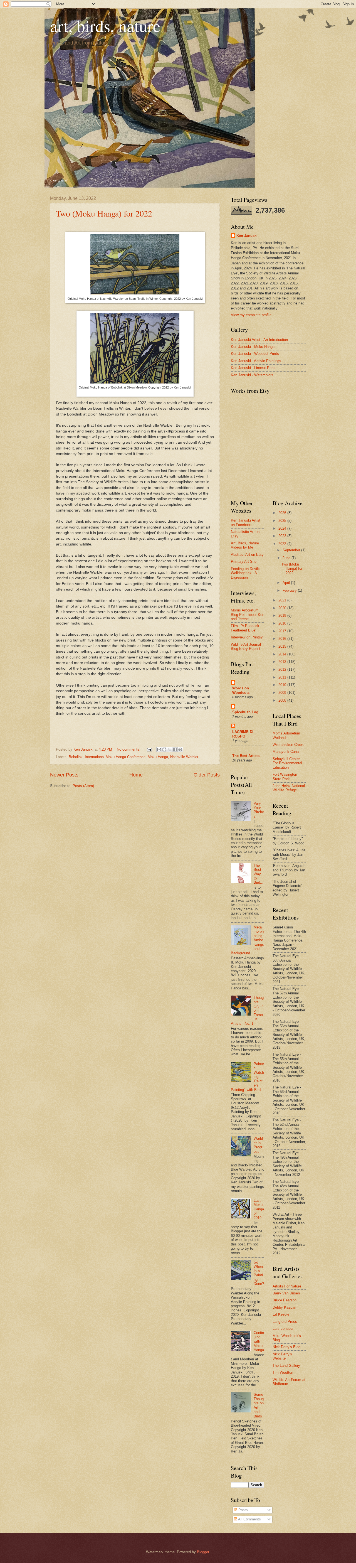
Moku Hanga (158, 757)
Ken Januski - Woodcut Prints (255, 354)
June (287, 558)
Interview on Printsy (247, 637)
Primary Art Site (243, 561)
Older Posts (207, 775)
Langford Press (285, 1321)
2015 (282, 646)
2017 (282, 631)
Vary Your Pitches (259, 809)
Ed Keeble (281, 1314)
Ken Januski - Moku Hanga (253, 347)
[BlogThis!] (164, 749)
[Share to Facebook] (175, 749)
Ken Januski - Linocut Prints (253, 368)
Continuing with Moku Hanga (259, 1341)
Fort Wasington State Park (285, 776)
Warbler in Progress (258, 1144)
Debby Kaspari (284, 1307)
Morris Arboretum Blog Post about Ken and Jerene (247, 614)
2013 (282, 662)
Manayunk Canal (286, 751)
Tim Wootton (283, 1372)
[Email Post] (149, 749)
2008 (282, 700)
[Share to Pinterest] (180, 749)
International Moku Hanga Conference (115, 757)
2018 (282, 623)
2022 (282, 544)
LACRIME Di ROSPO (242, 734)
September (292, 550)
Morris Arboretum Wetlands (286, 735)
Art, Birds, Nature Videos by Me (245, 545)
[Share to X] (169, 749)
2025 (282, 520)
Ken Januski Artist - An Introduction (259, 340)
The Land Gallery (286, 1365)
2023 (282, 536)
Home (136, 775)
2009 (282, 692)
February (290, 590)
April (287, 583)
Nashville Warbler (184, 757)
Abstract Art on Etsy (247, 554)
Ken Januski (247, 236)
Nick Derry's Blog (286, 1347)
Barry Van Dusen (286, 1293)
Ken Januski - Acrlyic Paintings (256, 361)
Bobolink (76, 757)
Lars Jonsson (283, 1328)
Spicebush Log (245, 712)
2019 (282, 615)
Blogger (203, 1552)
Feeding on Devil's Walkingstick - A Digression (245, 573)
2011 (282, 677)
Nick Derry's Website (282, 1356)
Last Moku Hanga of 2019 (259, 1209)
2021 (282, 600)
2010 (282, 685)
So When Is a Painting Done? (259, 1273)
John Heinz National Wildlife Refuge (289, 788)
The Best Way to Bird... (258, 874)
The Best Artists (245, 756)
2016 (282, 638)
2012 (282, 669)
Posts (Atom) (83, 786)
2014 (282, 654)
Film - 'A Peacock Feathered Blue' (245, 628)
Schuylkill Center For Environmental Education (287, 763)
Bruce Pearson (284, 1300)
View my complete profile (251, 315)
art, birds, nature (105, 25)
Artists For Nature (287, 1286)
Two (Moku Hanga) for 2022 (104, 213)
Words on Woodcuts (240, 690)
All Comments (249, 1519)
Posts (242, 1510)
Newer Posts (64, 775)
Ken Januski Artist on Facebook (245, 522)
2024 (282, 528)
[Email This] (159, 749)
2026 (282, 513)
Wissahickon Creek (288, 745)
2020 (282, 608)
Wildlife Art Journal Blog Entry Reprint (246, 646)
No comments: (129, 749)
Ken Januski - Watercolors (252, 375)
